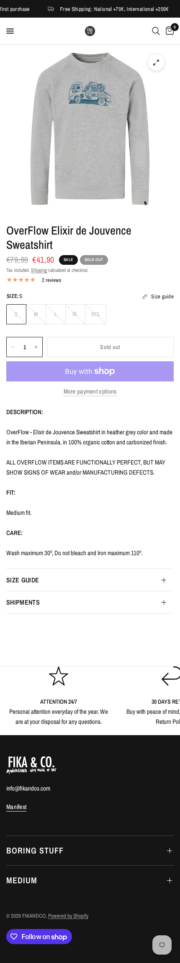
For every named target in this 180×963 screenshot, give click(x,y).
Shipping (39, 270)
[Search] (156, 31)
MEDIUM (21, 880)
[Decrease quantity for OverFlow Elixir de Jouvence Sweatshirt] (13, 347)
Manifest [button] (16, 806)
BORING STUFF (35, 850)
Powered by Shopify (68, 915)
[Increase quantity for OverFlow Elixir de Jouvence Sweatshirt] (36, 347)
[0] (168, 31)
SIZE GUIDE (22, 580)
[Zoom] (156, 62)
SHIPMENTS (23, 602)
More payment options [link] (90, 391)
